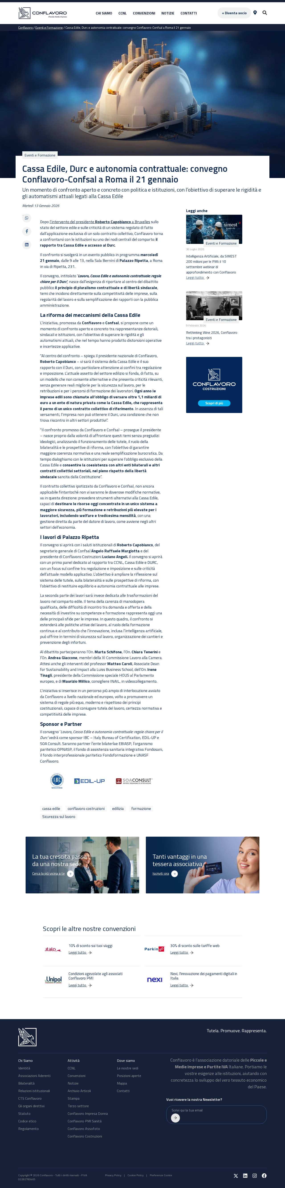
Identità (24, 1068)
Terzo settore (78, 1106)
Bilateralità (26, 1083)
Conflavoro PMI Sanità (85, 1121)
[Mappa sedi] (255, 13)
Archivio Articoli (79, 1090)
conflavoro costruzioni (86, 809)
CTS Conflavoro (30, 1098)
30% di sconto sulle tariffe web (195, 946)
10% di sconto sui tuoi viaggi (90, 946)
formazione (141, 809)
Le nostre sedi (127, 1068)
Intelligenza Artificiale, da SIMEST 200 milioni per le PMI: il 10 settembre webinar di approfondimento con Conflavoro (211, 264)
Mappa (122, 1083)
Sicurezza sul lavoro (58, 817)
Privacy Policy (113, 1175)
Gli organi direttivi (31, 1106)
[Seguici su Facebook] (262, 1176)
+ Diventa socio (234, 13)
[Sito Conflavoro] (51, 13)
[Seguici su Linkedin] (243, 1176)
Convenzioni (144, 13)
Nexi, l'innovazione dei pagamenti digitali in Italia (203, 976)
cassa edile (51, 809)
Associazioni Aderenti (34, 1075)
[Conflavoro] (79, 1037)
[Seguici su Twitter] (233, 1176)
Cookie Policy (136, 1175)
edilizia (118, 809)
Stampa (73, 1098)
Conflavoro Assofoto (84, 1128)
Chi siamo (104, 13)
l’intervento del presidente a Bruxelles (100, 222)
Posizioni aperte (129, 1075)
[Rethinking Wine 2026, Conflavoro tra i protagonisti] (214, 305)
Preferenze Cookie (161, 1175)
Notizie (167, 13)
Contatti (189, 13)
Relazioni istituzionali (34, 1090)
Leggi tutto (195, 277)
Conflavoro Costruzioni (85, 1136)
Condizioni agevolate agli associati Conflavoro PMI (95, 976)
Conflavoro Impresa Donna (88, 1113)
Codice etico (27, 1121)
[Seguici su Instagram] (252, 1176)
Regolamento (28, 1128)
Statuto (24, 1113)
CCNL (122, 13)
